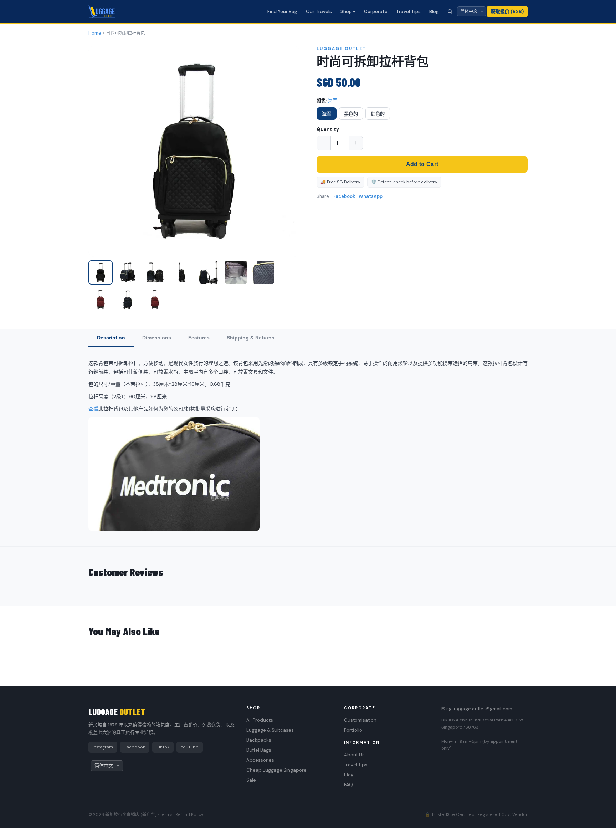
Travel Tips (408, 12)
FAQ (348, 785)
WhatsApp (371, 196)
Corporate (375, 12)
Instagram (103, 747)
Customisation (360, 720)
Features (199, 338)
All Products (259, 720)
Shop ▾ (347, 12)
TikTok (162, 747)
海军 (326, 114)
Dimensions (156, 338)
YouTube (190, 747)
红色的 (378, 114)
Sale (251, 780)
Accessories (260, 760)
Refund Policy (189, 814)
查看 (93, 408)
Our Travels (319, 12)
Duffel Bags (258, 750)
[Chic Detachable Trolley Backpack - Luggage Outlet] (100, 272)
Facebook (344, 196)
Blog (434, 12)
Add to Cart (422, 164)
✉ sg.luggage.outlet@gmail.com (476, 709)
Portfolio (353, 730)
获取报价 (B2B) (507, 12)
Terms (166, 814)
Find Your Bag (282, 12)
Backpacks (258, 740)
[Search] (449, 11)
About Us (354, 755)
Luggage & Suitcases (270, 730)
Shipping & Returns (250, 338)
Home (94, 33)
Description (111, 338)
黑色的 (351, 114)
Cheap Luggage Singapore (276, 770)
